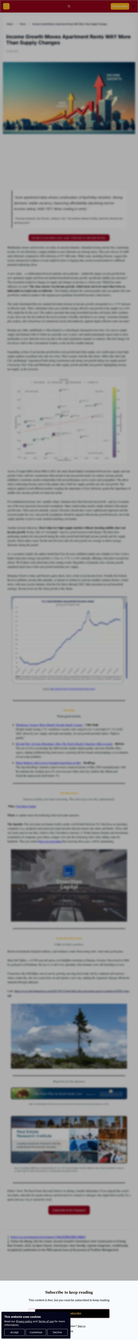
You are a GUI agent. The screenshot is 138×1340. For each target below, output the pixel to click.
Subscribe (74, 1313)
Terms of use (46, 1321)
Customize (36, 1332)
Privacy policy (24, 1321)
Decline (57, 1332)
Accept (14, 1332)
